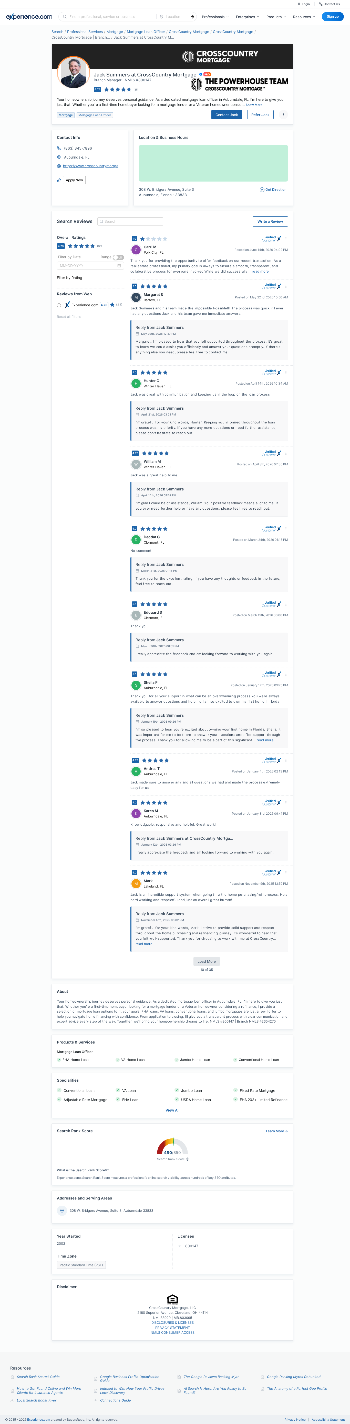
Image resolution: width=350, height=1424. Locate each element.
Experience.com (39, 1419)
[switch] (118, 257)
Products (274, 17)
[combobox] (110, 16)
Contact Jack (226, 115)
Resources (302, 17)
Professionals (213, 17)
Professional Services (85, 31)
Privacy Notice (295, 1419)
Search (57, 31)
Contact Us (332, 4)
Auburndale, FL (76, 157)
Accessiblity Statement (328, 1419)
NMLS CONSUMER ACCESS (172, 1332)
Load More (207, 961)
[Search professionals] (192, 16)
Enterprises (245, 17)
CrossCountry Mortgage (189, 31)
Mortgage (115, 31)
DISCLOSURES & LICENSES (172, 1322)
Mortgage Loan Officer (146, 31)
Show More (254, 105)
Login (306, 4)
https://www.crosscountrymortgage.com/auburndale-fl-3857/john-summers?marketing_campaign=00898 (93, 166)
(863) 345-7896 (78, 148)
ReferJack (260, 115)
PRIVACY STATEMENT (172, 1328)
